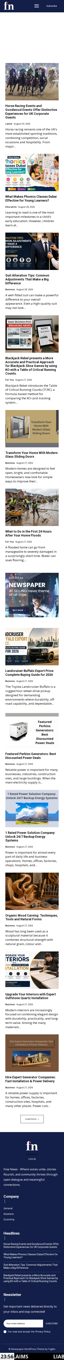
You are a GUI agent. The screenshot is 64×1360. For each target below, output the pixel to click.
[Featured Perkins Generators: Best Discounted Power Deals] (32, 729)
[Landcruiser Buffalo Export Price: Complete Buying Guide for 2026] (32, 646)
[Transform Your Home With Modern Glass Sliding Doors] (32, 428)
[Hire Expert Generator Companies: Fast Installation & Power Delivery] (32, 1053)
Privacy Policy (42, 1331)
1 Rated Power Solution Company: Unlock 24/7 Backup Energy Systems (30, 836)
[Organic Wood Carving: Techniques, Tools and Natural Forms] (32, 891)
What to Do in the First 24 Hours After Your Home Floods (28, 533)
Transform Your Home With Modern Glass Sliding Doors (31, 455)
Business (10, 289)
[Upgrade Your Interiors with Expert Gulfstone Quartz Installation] (32, 970)
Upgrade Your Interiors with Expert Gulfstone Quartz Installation (30, 996)
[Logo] (9, 6)
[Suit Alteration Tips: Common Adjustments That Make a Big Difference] (32, 251)
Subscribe (52, 1323)
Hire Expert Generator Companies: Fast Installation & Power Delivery (30, 1079)
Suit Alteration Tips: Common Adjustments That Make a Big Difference (27, 279)
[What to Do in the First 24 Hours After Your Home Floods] (32, 507)
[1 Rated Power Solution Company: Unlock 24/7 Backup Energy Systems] (32, 808)
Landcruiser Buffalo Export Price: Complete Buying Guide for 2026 (29, 673)
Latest (8, 123)
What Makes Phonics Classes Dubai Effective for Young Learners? (31, 198)
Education (11, 207)
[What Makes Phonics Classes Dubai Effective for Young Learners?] (32, 172)
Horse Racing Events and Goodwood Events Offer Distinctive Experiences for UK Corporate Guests (31, 111)
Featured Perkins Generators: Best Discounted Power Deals (30, 756)
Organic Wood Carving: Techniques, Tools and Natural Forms (31, 917)
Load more (30, 1118)
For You (9, 379)
